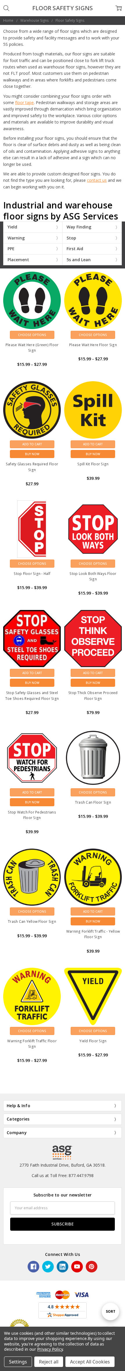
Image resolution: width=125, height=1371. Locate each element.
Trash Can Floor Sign (93, 802)
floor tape (24, 102)
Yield (12, 227)
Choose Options (32, 335)
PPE (11, 248)
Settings (18, 1362)
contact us (97, 180)
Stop (71, 238)
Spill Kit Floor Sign (92, 464)
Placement (18, 259)
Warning (16, 238)
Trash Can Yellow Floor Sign (32, 921)
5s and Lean (79, 259)
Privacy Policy (50, 1349)
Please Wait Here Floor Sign (93, 344)
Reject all (48, 1362)
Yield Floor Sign (92, 1040)
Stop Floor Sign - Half (32, 573)
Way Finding (79, 227)
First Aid (75, 248)
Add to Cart (32, 444)
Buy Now (32, 454)
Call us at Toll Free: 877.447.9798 (63, 1175)
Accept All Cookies (90, 1362)
